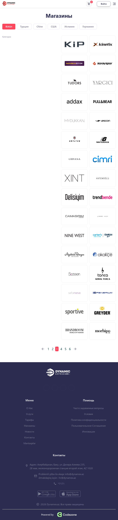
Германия (88, 26)
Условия (88, 414)
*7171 (61, 483)
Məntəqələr (30, 443)
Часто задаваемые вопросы (88, 408)
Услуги (29, 414)
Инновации (88, 431)
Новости (29, 431)
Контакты (29, 437)
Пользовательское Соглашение (88, 425)
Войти (104, 3)
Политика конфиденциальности (88, 419)
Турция (24, 26)
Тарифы (29, 419)
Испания (70, 26)
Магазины (29, 425)
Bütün (9, 26)
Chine (40, 26)
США (54, 26)
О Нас (29, 408)
